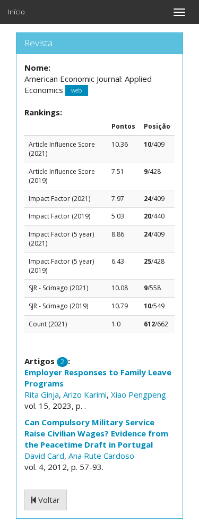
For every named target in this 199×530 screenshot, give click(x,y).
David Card (44, 455)
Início (16, 11)
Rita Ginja (41, 394)
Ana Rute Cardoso (101, 455)
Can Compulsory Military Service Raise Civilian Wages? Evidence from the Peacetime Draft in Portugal (96, 433)
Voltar (48, 499)
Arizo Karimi (85, 394)
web (76, 91)
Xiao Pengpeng (138, 394)
